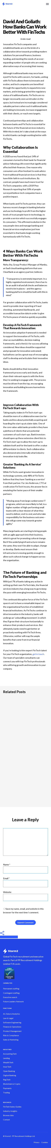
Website (7, 892)
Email (6, 878)
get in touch (38, 654)
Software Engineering (12, 1022)
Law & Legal (8, 1018)
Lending (6, 1058)
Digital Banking (9, 1075)
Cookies (44, 1142)
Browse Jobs (8, 1115)
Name (6, 864)
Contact (6, 1120)
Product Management (12, 1031)
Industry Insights (10, 1111)
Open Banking (9, 1071)
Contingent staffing (11, 993)
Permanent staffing (11, 988)
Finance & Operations (12, 1027)
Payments (7, 1088)
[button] (47, 4)
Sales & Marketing (10, 1040)
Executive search (10, 997)
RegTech (6, 1080)
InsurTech (7, 1067)
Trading (6, 1092)
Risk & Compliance (11, 1035)
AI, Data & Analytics (11, 1014)
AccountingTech (10, 1054)
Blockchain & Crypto (11, 1084)
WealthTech (8, 1062)
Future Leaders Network (13, 1001)
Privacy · (37, 1142)
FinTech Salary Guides (12, 1107)
